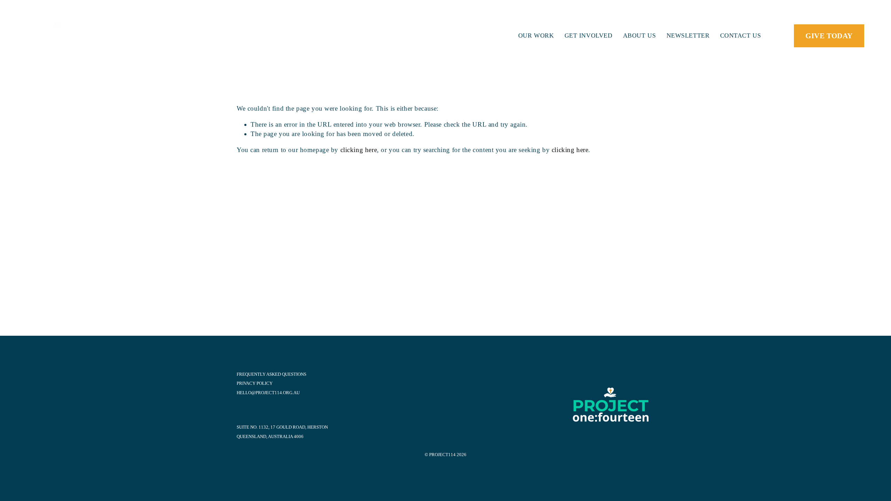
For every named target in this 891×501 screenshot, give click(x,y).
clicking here (358, 149)
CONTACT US (740, 35)
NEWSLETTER (688, 35)
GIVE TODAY (828, 36)
